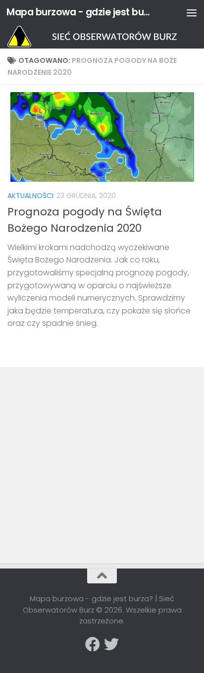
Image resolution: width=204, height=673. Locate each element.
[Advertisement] (81, 444)
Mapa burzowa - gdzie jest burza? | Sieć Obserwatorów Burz (79, 12)
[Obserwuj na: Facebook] (92, 644)
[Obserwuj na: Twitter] (111, 644)
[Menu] (191, 12)
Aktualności (30, 196)
